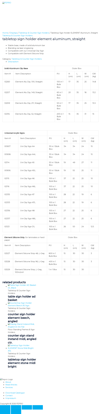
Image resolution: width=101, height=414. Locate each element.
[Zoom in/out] (5, 407)
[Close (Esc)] (38, 407)
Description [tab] (13, 62)
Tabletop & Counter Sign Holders (34, 33)
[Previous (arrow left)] (5, 412)
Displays (13, 33)
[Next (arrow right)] (16, 412)
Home (5, 33)
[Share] (27, 407)
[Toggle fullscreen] (16, 407)
